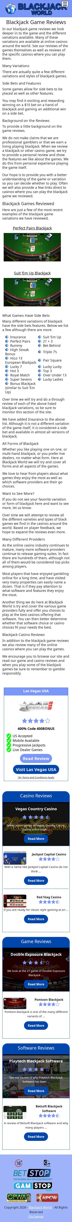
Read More (36, 839)
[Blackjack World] (36, 8)
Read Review (36, 758)
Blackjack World (40, 1207)
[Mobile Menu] (65, 4)
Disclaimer (36, 1217)
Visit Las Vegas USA (36, 769)
